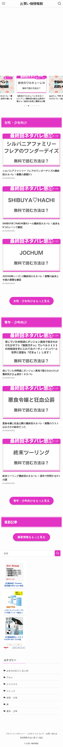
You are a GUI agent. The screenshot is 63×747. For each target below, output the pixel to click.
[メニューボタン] (3, 3)
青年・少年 (11, 711)
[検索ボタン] (59, 3)
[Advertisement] (31, 40)
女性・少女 (11, 697)
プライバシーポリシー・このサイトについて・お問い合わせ (31, 733)
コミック (10, 690)
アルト (9, 677)
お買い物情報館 (31, 3)
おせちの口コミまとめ (17, 670)
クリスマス (11, 684)
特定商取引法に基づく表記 (31, 737)
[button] (24, 105)
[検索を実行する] (58, 553)
